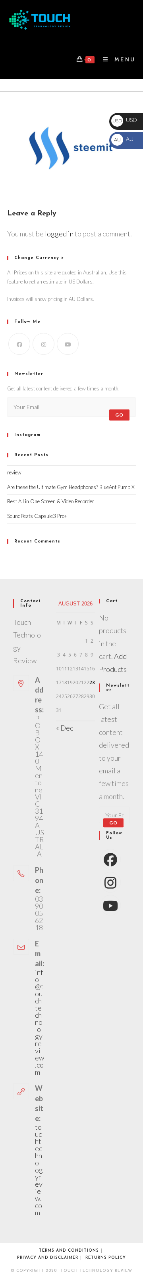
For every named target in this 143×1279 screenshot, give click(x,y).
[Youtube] (68, 344)
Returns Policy (105, 1258)
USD (124, 119)
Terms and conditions (69, 1251)
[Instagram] (43, 344)
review (14, 472)
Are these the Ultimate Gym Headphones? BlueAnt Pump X (71, 487)
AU (123, 138)
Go (119, 415)
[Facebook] (19, 344)
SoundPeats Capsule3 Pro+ (37, 516)
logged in (59, 233)
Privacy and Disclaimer (47, 1258)
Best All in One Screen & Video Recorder (50, 501)
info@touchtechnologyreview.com (39, 1022)
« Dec (64, 727)
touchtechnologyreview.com (39, 1170)
